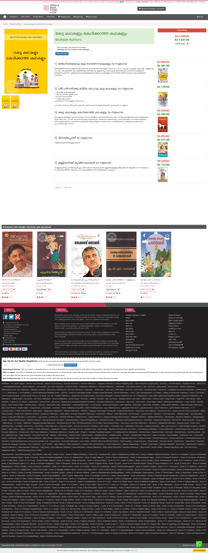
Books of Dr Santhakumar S (105, 500)
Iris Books (56, 408)
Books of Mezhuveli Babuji (96, 460)
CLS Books (157, 393)
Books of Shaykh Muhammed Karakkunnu (75, 527)
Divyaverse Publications (190, 396)
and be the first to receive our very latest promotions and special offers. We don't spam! (52, 361)
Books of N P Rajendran (80, 524)
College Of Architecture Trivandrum (175, 393)
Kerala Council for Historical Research (186, 411)
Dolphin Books (17, 399)
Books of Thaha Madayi (104, 509)
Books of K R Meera (9, 473)
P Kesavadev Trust (117, 426)
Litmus (4, 417)
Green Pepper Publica (154, 402)
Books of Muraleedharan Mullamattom (191, 470)
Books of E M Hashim (70, 485)
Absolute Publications (88, 384)
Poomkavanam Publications (148, 429)
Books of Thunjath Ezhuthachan (164, 470)
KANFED (84, 411)
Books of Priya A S (109, 494)
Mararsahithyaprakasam (89, 420)
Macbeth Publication (67, 417)
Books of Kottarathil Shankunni (167, 457)
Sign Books (22, 438)
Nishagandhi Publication (166, 423)
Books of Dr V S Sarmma (92, 494)
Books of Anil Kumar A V (107, 470)
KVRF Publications (121, 414)
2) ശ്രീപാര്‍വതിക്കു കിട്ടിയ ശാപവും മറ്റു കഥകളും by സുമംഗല (94, 88)
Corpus (191, 393)
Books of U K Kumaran (141, 479)
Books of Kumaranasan (163, 460)
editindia (92, 399)
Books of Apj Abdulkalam (51, 476)
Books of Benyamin (63, 464)
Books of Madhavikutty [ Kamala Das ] (125, 454)
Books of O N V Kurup (27, 460)
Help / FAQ (172, 340)
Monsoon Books (188, 420)
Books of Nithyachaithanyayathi (122, 467)
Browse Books (38, 17)
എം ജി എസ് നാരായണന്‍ (115, 283)
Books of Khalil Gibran (9, 460)
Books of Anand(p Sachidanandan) (31, 473)
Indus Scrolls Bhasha (9, 408)
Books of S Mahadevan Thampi (153, 503)
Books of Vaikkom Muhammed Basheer (155, 454)
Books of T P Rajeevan (45, 500)
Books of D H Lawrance (22, 512)
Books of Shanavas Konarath (70, 503)
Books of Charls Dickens (84, 500)
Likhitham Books (183, 414)
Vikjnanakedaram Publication (28, 447)
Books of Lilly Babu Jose (159, 527)
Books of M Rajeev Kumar (195, 533)
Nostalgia (18, 426)
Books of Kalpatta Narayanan (85, 521)
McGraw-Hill (176, 420)
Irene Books (46, 408)
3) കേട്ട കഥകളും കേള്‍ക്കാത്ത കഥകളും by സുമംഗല (89, 112)
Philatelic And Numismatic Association (122, 429)
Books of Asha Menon (168, 482)
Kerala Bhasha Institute (147, 286)
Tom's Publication (34, 444)
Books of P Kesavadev (192, 488)
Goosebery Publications (105, 402)
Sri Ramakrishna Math (193, 438)
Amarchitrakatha (175, 384)
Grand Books (120, 402)
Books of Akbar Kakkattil (46, 460)
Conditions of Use (174, 329)
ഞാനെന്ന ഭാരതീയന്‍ (11, 280)
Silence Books (47, 438)
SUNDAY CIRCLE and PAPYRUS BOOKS (105, 441)
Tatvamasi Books (139, 441)
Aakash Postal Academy (54, 384)
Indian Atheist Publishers (170, 405)
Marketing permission (56, 365)
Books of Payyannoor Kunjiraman (101, 479)
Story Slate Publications (70, 441)
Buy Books (79, 17)
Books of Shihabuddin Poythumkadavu (140, 473)
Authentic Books (72, 387)
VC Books (144, 444)
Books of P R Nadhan (150, 515)
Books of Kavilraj (17, 515)
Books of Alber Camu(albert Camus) (154, 488)
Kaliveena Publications (72, 411)
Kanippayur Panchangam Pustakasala (102, 411)
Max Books (148, 420)
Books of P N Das (104, 482)
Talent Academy (126, 441)
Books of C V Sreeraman (100, 530)
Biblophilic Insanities (38, 390)
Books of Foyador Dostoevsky (116, 533)
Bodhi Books (99, 390)
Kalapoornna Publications (53, 411)
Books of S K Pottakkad (179, 454)
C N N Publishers (24, 393)
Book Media (119, 390)
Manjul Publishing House (17, 420)
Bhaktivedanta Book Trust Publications (15, 390)
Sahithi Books (62, 435)
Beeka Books (161, 387)
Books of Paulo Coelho (190, 491)
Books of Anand (87, 509)
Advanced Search (65, 2)
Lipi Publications (196, 414)
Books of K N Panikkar (103, 512)
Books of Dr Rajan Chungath (26, 485)
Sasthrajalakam (172, 435)
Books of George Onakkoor (90, 506)
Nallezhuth (27, 423)
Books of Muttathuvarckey (87, 488)
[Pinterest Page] (17, 319)
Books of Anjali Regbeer (147, 521)
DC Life (50, 396)
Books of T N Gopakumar (78, 479)
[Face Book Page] (5, 319)
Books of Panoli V (50, 482)
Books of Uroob (199, 460)
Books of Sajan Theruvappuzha (128, 500)
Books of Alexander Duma (168, 494)
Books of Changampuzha (189, 476)
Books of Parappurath (123, 479)
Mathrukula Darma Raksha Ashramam (129, 420)
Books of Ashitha (127, 460)
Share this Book (62, 54)
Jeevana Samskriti (147, 408)
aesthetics (163, 384)
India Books (137, 405)
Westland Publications (131, 447)
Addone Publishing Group (124, 384)
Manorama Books (72, 420)
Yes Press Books (191, 447)
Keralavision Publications (49, 414)
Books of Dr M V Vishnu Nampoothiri (46, 497)
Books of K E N (188, 521)
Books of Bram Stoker (70, 497)
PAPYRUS (30, 429)
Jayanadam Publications (130, 408)
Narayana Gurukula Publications (44, 423)
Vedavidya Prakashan (166, 444)
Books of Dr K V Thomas (107, 497)
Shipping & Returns (175, 323)
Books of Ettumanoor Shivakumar (192, 457)
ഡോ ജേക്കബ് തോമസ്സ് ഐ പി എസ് (85, 283)
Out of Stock (180, 44)
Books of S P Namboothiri (131, 515)
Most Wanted (37, 454)
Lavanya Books (146, 414)
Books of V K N (113, 460)
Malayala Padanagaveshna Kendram (116, 417)
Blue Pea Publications (75, 390)
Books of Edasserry (52, 521)
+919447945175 (129, 2)
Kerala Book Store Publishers (146, 411)
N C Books (18, 423)
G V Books (23, 402)
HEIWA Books (66, 405)
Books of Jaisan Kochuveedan (173, 506)
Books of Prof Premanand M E (180, 518)
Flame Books (190, 399)
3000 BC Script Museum (34, 384)
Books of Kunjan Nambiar (65, 500)
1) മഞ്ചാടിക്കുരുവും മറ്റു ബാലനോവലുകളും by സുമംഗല (91, 64)
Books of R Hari (66, 512)
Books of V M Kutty (45, 524)
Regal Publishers (25, 435)
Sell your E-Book (131, 350)
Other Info (68, 188)
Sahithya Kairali (74, 435)
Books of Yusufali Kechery (184, 485)
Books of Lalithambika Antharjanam (182, 527)
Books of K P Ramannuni (84, 491)
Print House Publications (39, 432)
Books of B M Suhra (14, 482)
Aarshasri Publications (71, 384)
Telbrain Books (152, 441)
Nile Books (153, 423)
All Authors (45, 2)
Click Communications (144, 393)
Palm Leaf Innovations (169, 426)
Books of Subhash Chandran (146, 467)
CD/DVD (64, 393)
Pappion (23, 429)
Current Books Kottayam (11, 396)
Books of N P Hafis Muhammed (93, 518)
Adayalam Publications (106, 384)
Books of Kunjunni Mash (139, 527)
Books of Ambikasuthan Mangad (51, 536)
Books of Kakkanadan (17, 476)
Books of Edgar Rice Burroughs (26, 494)
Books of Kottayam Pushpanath (42, 464)
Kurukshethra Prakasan (104, 414)
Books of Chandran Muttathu (26, 524)
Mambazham (169, 417)
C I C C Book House (10, 393)
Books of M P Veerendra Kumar (134, 464)
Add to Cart (7, 290)
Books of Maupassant (113, 515)
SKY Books (85, 438)
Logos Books (42, 417)
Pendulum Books (90, 429)
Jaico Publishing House (112, 408)
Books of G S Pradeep (59, 515)
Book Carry (110, 390)
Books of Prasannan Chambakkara (37, 515)
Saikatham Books (101, 435)
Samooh (126, 435)
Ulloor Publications (73, 444)
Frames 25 (14, 402)
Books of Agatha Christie (98, 464)
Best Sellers (25, 17)
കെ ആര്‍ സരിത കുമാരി (149, 283)
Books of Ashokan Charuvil (55, 473)
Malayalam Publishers (138, 417)
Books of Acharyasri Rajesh (13, 457)
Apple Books (201, 384)
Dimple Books (142, 396)
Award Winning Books (23, 454)
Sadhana (53, 435)
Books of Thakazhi (31, 457)
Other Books (104, 426)
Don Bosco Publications (42, 399)
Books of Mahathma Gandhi (140, 512)
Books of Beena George (158, 518)
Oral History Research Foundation (86, 426)
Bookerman (162, 390)
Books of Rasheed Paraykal (130, 524)
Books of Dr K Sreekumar (182, 460)
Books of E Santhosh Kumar (150, 491)
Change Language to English (136, 315)
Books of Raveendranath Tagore (142, 457)
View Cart (129, 323)
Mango (4, 420)
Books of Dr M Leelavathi (64, 491)
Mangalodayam (198, 417)
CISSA (132, 393)
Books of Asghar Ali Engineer (43, 518)
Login (204, 2)
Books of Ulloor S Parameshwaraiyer (165, 512)
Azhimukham (120, 387)
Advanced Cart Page (175, 318)
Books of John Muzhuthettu (145, 530)
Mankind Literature (34, 420)
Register (195, 2)
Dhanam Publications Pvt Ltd (125, 396)
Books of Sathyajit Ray (69, 506)
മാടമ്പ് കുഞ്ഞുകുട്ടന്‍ (44, 283)
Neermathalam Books (111, 423)
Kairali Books (37, 411)
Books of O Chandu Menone (187, 515)
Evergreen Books (125, 399)
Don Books (28, 399)
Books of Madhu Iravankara (80, 530)
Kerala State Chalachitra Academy (27, 414)
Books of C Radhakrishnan (73, 457)
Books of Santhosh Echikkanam (156, 533)
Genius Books (45, 402)
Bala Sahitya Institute (134, 387)
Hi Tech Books (95, 405)
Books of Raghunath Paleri (33, 482)
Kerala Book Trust (164, 411)
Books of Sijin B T (112, 524)
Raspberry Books (158, 432)
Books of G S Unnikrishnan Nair (118, 527)
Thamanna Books (166, 441)
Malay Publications (95, 417)
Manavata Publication (183, 417)
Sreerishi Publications (160, 438)
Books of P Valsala (63, 460)
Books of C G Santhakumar (83, 512)
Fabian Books (146, 399)
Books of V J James (112, 503)
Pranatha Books (198, 429)
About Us (171, 331)
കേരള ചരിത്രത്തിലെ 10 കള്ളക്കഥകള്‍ (122, 280)
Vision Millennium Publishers (61, 447)
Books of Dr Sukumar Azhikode (78, 473)
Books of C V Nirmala (133, 506)
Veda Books (153, 444)
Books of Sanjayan (34, 476)
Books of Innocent (97, 524)
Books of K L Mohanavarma (167, 530)
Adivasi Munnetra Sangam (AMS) (146, 384)
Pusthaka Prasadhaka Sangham (100, 432)
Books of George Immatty (19, 530)
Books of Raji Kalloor (61, 524)
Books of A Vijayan (101, 491)
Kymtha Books (134, 414)
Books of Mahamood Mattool (47, 503)
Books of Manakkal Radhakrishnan (21, 533)
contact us (116, 372)
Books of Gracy (37, 521)
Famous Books (158, 399)
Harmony (41, 405)
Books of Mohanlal (175, 488)
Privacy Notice (173, 326)
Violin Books (44, 447)
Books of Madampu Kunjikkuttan (146, 482)
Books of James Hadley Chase (72, 476)
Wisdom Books (156, 447)
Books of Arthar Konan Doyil (117, 518)
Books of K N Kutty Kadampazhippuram (183, 500)
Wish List (160, 2)
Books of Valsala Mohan (188, 512)
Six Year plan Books (73, 438)
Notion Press (28, 426)
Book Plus (129, 390)
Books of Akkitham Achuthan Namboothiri (163, 476)
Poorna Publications (166, 429)
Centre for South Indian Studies (80, 393)
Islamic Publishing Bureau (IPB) (73, 408)
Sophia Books (114, 438)
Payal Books (55, 429)
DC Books (109, 286)
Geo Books (55, 402)
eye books (136, 399)
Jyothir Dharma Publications (179, 408)
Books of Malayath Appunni (161, 479)
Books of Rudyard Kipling (140, 509)
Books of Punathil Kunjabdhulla (51, 457)
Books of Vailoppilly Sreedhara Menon (62, 470)
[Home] (5, 17)
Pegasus (64, 429)
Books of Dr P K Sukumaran (168, 467)
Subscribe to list (70, 365)
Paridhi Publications (42, 429)
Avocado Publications (106, 387)
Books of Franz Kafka (88, 485)
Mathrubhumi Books (8, 286)
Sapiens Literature (159, 435)
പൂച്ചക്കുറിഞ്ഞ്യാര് (43, 280)
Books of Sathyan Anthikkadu (20, 518)
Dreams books (74, 399)
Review (57, 188)
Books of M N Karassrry (67, 482)
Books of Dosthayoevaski (171, 491)
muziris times (200, 420)
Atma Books (41, 387)
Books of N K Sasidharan (42, 488)
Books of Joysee (115, 464)
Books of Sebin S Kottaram (131, 503)
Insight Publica (23, 408)
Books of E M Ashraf (136, 533)
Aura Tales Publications (56, 387)
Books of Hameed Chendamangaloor (46, 512)
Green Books (140, 402)
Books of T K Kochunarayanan (93, 533)
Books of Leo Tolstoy (79, 464)
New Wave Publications (139, 423)
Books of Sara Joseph (40, 470)
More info (134, 550)
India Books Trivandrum (151, 405)
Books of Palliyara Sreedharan (76, 454)
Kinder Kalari (64, 414)
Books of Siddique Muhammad (93, 503)
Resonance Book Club (40, 435)
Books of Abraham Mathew (107, 521)
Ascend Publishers (29, 387)
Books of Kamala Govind (22, 488)
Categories (13, 17)
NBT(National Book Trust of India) (89, 423)
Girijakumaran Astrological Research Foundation (78, 402)
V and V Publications (113, 444)
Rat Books (169, 432)
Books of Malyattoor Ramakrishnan (41, 479)
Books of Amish (66, 521)
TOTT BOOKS (47, 444)
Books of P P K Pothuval (49, 506)
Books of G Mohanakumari (127, 494)
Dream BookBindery (60, 399)
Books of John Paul (131, 491)
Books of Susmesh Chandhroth (39, 467)
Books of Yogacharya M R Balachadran (176, 524)
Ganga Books (33, 402)
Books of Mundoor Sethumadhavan (45, 527)
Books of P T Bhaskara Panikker (68, 518)
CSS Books (200, 393)
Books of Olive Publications (163, 485)
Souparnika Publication (129, 438)
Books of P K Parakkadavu (108, 488)
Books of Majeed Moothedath (70, 494)
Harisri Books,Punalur (15, 405)
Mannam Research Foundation (53, 420)
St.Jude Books (55, 441)
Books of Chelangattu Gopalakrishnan (28, 509)
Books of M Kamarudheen (20, 521)
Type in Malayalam (175, 345)
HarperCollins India (53, 405)
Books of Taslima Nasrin (164, 473)
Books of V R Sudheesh (188, 467)
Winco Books (145, 447)
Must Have (48, 454)
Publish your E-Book (133, 348)
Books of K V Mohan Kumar (123, 482)
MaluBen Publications (155, 417)
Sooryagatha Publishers (99, 438)
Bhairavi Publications (187, 387)
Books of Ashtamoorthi (142, 497)
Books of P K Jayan (98, 527)
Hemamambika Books (81, 405)
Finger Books (170, 399)
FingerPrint (180, 399)
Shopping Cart (170, 2)
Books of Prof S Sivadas (144, 460)
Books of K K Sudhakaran (100, 467)
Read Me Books (180, 432)
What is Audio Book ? (176, 321)
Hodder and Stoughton (110, 405)
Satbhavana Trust (186, 435)
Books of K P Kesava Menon (62, 467)
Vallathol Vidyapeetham (130, 444)
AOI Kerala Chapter (18, 384)
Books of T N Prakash (120, 485)
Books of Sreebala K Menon (181, 509)
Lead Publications (169, 414)
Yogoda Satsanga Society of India (29, 450)
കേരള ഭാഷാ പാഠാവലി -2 (151, 280)
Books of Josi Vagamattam (87, 470)
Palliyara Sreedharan (152, 426)
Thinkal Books (179, 441)
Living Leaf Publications (16, 417)
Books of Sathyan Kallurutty (188, 482)
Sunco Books (84, 441)
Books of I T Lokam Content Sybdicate (115, 476)
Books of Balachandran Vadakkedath (67, 533)
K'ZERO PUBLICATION (23, 411)
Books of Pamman (78, 460)
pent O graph (102, 429)
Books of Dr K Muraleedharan (27, 536)
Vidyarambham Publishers (195, 444)
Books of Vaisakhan (9, 536)
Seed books (12, 438)
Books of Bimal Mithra (76, 515)
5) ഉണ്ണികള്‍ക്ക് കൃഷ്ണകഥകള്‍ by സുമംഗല (83, 163)
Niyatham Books (183, 423)
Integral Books (35, 408)
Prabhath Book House (183, 429)
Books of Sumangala (92, 476)
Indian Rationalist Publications (191, 405)
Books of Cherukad (187, 494)
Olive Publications (51, 426)
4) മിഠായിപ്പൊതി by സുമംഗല (73, 138)
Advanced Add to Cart (79, 2)
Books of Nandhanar (27, 500)
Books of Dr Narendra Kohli (140, 485)
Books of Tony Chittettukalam (24, 503)
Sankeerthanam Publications (141, 435)
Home (5, 24)
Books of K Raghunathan (48, 494)
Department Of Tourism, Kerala (83, 396)
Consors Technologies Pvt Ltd (51, 545)
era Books (113, 399)
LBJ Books (157, 414)
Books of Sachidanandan (87, 482)
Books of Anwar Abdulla (138, 518)
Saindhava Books (115, 435)
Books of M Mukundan (198, 454)
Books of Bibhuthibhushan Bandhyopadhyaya (107, 473)
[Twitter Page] (11, 319)
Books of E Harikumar (186, 530)
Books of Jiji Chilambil (120, 512)
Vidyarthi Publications (9, 447)
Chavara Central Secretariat (102, 393)
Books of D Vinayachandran (28, 506)
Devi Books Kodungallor (104, 396)
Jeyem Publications (161, 408)
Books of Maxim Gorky (151, 506)
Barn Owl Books (149, 387)
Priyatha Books (73, 432)
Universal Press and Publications (93, 444)
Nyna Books (39, 426)
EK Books (100, 399)
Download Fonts (174, 342)
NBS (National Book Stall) (66, 423)
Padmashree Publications (134, 426)
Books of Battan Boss (183, 464)
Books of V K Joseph (51, 509)
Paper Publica (13, 429)
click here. (186, 372)
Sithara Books (59, 438)
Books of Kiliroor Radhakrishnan (117, 457)
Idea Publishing (125, 405)
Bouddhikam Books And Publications (181, 390)
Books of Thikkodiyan (177, 533)
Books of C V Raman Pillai (151, 524)
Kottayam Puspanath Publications (83, 414)
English (151, 2)
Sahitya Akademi (87, 435)
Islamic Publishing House (94, 408)
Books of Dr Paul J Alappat (148, 494)
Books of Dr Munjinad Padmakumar (154, 500)
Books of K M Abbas (122, 509)
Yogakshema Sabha (8, 450)
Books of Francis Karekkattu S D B (160, 464)
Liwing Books (31, 417)
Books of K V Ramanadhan (58, 530)
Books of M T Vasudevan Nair (99, 454)
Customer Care (121, 2)
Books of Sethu (20, 479)
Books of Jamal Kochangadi (49, 485)
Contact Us (103, 2)
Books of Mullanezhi (193, 503)
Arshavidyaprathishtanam (12, 387)
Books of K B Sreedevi (143, 470)
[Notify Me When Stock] (187, 44)
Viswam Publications (94, 447)
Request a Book (93, 2)
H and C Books (190, 402)
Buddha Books (201, 390)
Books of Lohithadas (167, 515)
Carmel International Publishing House (45, 393)
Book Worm (138, 390)
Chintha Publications (121, 393)
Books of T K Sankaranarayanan (122, 530)
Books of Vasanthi (116, 491)
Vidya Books (180, 444)
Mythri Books (7, 423)
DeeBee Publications (62, 396)
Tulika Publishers (59, 444)
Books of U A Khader (82, 467)
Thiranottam (190, 441)
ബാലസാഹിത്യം (15, 24)
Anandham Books (189, 384)
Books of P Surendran (125, 470)
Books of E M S (104, 485)
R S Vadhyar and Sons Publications (125, 432)
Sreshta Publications (177, 438)
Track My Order (131, 337)
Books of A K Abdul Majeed (21, 527)
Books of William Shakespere (129, 488)
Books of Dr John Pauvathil (70, 509)
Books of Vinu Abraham (39, 530)
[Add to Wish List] (14, 290)
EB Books (84, 399)
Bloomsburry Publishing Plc (56, 390)
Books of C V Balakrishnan (21, 470)
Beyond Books (173, 387)
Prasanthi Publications (9, 432)
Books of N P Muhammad (162, 497)
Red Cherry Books (194, 432)
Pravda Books (24, 432)
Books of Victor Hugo (88, 497)
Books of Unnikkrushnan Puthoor (64, 488)
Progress (84, 432)
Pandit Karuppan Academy (188, 426)
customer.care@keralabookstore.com (17, 345)
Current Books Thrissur (78, 286)
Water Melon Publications (112, 447)
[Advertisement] (104, 205)
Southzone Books (144, 438)
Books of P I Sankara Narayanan (169, 521)
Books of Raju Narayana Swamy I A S (15, 464)
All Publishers (54, 2)
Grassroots (130, 402)
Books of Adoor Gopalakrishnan (41, 491)
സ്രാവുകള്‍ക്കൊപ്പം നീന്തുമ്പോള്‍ (85, 280)
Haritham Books (41, 286)
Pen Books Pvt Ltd (76, 429)
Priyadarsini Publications (58, 432)
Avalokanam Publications (88, 387)
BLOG (200, 17)
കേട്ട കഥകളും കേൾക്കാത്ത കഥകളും (91, 34)
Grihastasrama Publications (173, 402)
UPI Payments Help (175, 348)
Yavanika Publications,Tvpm (173, 447)
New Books (51, 17)
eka (107, 399)
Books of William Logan (94, 515)
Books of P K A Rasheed (44, 533)
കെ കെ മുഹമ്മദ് (8, 283)
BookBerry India (150, 390)
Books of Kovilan (20, 467)
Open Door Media (66, 426)
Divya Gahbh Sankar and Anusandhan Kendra (164, 396)
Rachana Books (144, 432)
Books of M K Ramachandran (112, 506)
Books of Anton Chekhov (182, 479)
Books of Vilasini (61, 479)
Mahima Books (81, 417)
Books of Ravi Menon (138, 476)
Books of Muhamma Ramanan (20, 497)
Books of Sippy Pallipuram (94, 457)
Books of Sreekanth (125, 497)
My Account (92, 17)
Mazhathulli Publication (162, 420)
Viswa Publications (78, 447)
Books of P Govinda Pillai (175, 503)
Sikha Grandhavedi (34, 438)
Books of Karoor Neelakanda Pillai (185, 497)
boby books (89, 390)
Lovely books (53, 417)
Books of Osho (58, 454)
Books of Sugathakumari (128, 521)
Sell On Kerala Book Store (135, 345)
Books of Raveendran (183, 473)
